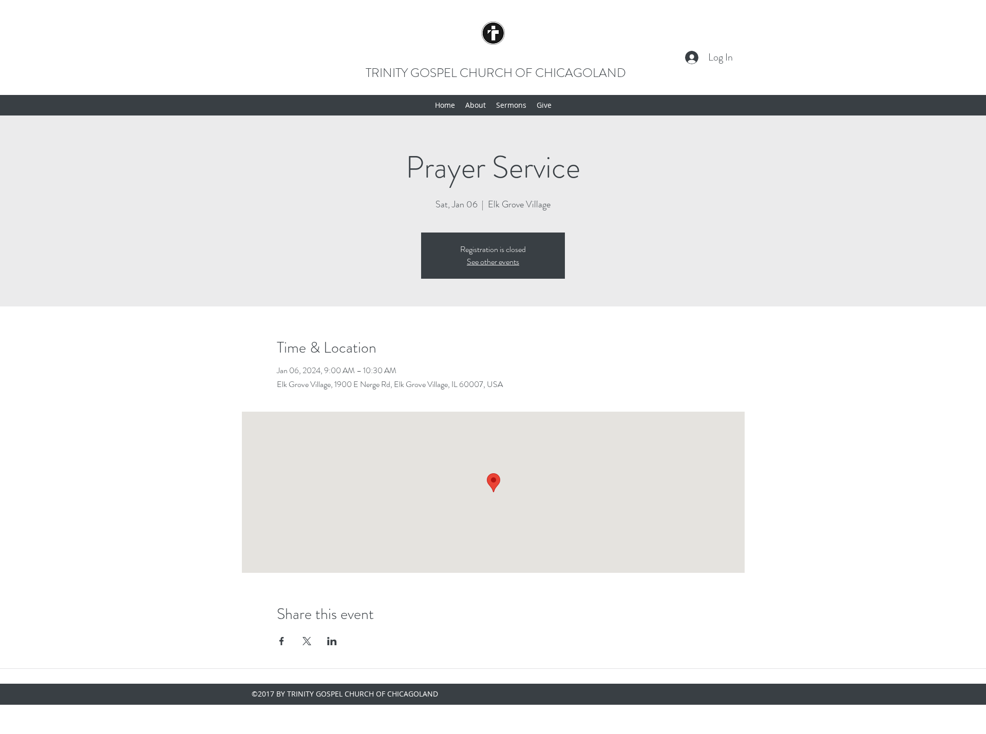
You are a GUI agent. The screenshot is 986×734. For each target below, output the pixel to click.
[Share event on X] (307, 641)
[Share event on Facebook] (282, 641)
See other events (493, 261)
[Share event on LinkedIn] (332, 641)
